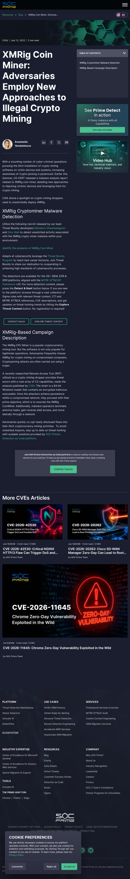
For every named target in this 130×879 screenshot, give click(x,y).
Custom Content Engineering (101, 718)
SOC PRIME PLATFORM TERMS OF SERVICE (54, 831)
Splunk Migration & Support (16, 772)
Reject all (51, 866)
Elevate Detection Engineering (59, 723)
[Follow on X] (59, 142)
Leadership (92, 771)
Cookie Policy (52, 826)
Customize (17, 866)
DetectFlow (8, 723)
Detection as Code (53, 782)
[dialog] (43, 852)
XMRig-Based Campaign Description (98, 68)
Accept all (69, 866)
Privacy (90, 782)
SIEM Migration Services (98, 723)
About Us (90, 760)
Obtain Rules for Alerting (56, 713)
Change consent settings (24, 826)
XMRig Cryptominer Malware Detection (100, 62)
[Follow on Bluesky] (90, 850)
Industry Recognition (96, 766)
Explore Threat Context (49, 321)
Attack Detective (11, 713)
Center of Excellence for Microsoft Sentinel (20, 757)
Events (47, 760)
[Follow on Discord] (66, 142)
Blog (20, 14)
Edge (26, 798)
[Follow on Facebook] (51, 142)
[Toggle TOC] (124, 53)
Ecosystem (10, 732)
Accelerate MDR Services (57, 729)
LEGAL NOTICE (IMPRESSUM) (101, 826)
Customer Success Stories (57, 776)
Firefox (17, 798)
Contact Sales (16, 321)
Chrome (6, 798)
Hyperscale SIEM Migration (58, 734)
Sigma (47, 793)
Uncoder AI (8, 718)
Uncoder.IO (8, 787)
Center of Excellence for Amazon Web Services (19, 766)
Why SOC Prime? (95, 755)
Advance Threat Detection (57, 718)
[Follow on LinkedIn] (43, 142)
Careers (90, 776)
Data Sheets (50, 766)
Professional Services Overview (102, 707)
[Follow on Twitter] (82, 850)
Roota (47, 787)
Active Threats (51, 771)
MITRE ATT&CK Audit (97, 713)
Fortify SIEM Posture (54, 707)
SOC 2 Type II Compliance (99, 787)
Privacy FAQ (87, 831)
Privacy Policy (16, 855)
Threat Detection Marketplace (17, 707)
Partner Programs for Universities (103, 793)
